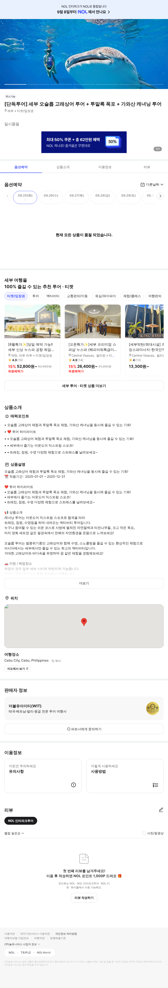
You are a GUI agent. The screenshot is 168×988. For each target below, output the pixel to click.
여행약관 (39, 938)
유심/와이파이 (105, 296)
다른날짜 (152, 184)
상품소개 (63, 167)
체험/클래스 (132, 296)
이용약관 (9, 933)
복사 (58, 660)
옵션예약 (21, 167)
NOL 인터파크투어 (20, 820)
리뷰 (147, 167)
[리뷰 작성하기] (161, 810)
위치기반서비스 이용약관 (35, 933)
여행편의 (154, 296)
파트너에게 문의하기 (86, 729)
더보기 (84, 583)
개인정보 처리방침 (66, 933)
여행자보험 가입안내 (16, 938)
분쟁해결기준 (58, 938)
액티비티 (53, 296)
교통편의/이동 (77, 296)
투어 (35, 296)
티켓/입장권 (16, 296)
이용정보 (105, 167)
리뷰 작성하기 (84, 897)
